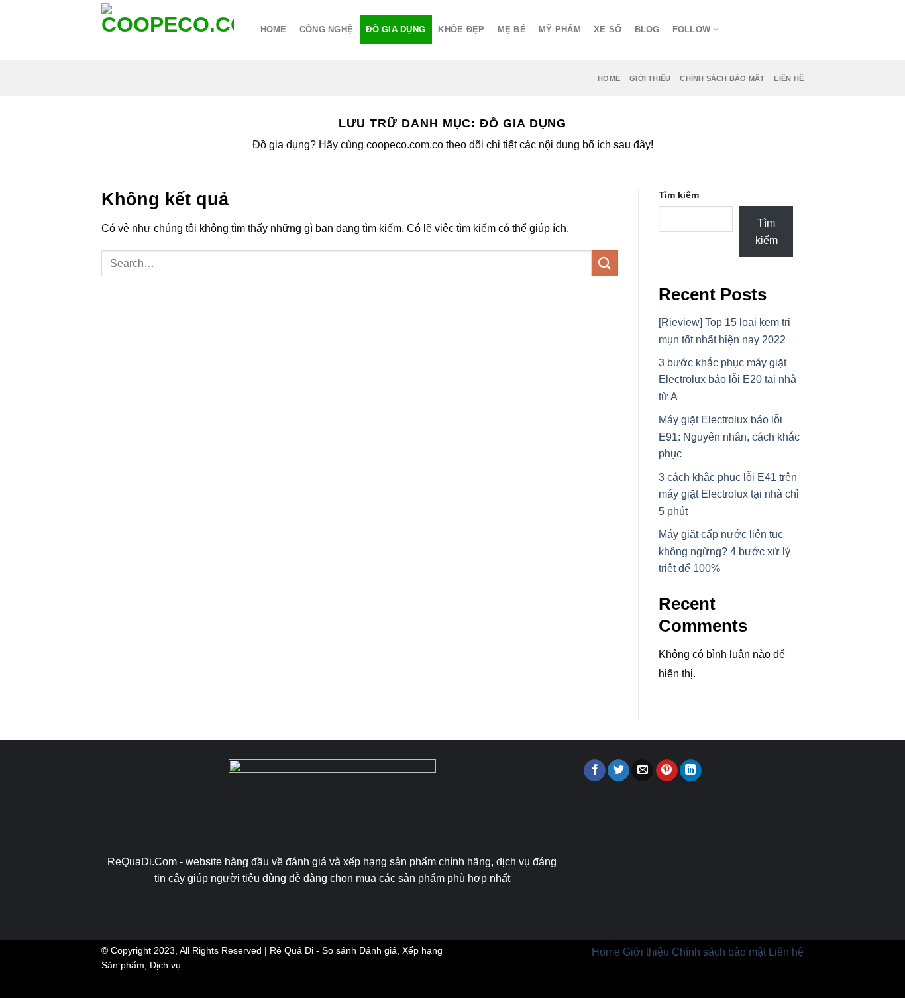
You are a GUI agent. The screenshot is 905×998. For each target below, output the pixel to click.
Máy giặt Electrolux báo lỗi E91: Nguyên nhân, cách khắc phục (729, 436)
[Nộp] (605, 263)
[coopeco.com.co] (167, 29)
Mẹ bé (512, 29)
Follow (691, 29)
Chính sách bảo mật (722, 78)
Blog (647, 29)
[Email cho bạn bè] (642, 770)
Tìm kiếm (679, 195)
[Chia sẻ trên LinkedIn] (691, 770)
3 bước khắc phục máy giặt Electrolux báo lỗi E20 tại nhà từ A (727, 379)
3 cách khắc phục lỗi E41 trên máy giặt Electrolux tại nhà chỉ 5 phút (729, 494)
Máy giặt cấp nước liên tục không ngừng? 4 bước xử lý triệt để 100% (724, 551)
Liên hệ (789, 78)
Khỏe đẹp (461, 29)
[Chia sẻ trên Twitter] (618, 770)
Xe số (607, 29)
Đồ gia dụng (395, 29)
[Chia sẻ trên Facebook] (595, 770)
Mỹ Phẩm (560, 29)
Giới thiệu (649, 78)
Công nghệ (326, 29)
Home (273, 29)
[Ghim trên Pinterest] (667, 770)
